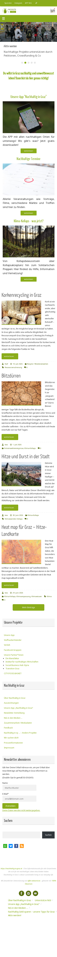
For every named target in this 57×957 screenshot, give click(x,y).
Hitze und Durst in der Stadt (26, 456)
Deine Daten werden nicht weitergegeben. (21, 810)
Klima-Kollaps (30, 448)
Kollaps (19, 519)
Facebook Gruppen (12, 650)
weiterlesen (28, 151)
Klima (49, 596)
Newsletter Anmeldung (14, 712)
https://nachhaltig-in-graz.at (11, 868)
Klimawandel (10, 519)
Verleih (7, 645)
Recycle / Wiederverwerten (37, 364)
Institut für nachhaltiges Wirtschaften (22, 661)
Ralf (6, 364)
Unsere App (9, 635)
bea (6, 444)
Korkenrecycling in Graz (21, 295)
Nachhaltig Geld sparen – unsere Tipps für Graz (31, 911)
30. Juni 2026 (18, 515)
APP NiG (28, 3)
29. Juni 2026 (18, 593)
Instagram (18, 3)
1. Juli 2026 (17, 444)
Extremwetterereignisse (13, 448)
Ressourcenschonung (13, 367)
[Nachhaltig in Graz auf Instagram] (28, 893)
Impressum (9, 747)
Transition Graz (12, 668)
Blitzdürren (11, 376)
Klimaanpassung (23, 596)
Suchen (48, 835)
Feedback (8, 727)
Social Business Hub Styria (17, 665)
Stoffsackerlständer (13, 640)
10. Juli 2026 (17, 364)
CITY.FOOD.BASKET (13, 673)
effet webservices (34, 880)
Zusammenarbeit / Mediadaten (18, 722)
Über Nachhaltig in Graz (14, 698)
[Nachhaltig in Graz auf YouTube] (35, 893)
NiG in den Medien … (13, 718)
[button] (5, 846)
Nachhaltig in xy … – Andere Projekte (20, 732)
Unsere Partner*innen (13, 655)
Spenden (8, 3)
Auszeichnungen (11, 703)
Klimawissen (37, 596)
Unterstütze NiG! (43, 900)
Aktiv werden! (14, 915)
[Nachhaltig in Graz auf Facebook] (21, 893)
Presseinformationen (13, 742)
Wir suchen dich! (11, 737)
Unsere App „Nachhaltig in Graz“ (18, 708)
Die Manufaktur (12, 658)
